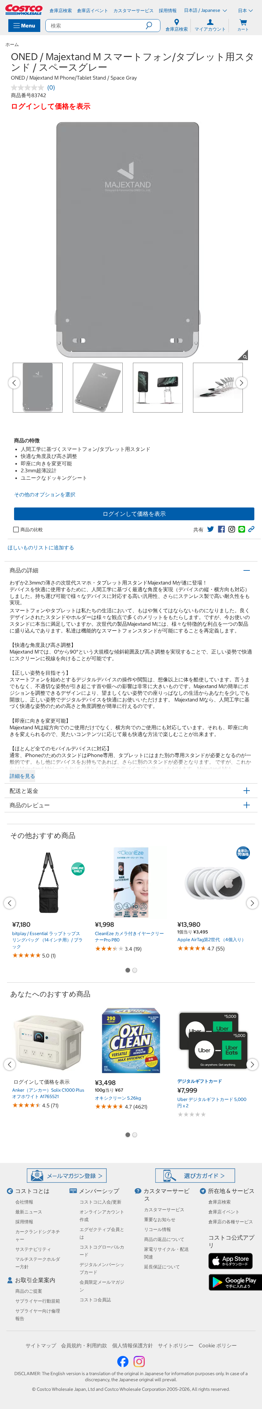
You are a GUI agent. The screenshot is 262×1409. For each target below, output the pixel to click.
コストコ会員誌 (95, 1300)
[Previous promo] (14, 383)
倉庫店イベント (224, 1212)
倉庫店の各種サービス (230, 1222)
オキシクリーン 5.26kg (118, 1098)
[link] (210, 529)
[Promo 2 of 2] (134, 970)
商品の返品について (164, 1239)
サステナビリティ (33, 1249)
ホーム (12, 44)
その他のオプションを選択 (44, 494)
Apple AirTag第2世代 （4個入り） (211, 939)
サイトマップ (41, 1345)
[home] (24, 9)
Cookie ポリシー (218, 1345)
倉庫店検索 (219, 1202)
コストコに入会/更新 (100, 1202)
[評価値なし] (29, 87)
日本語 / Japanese (202, 10)
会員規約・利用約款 (84, 1345)
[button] (153, 25)
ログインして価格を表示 (134, 513)
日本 (242, 10)
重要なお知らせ (159, 1219)
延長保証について (162, 1267)
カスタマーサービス (164, 1209)
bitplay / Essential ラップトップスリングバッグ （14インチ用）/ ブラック (47, 940)
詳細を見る (22, 776)
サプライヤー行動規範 (37, 1301)
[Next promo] (241, 383)
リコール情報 (157, 1229)
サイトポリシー (176, 1345)
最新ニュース (28, 1212)
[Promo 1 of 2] (127, 970)
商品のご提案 (28, 1291)
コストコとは (32, 1191)
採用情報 (24, 1222)
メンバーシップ (99, 1191)
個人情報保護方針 (132, 1345)
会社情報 (24, 1202)
